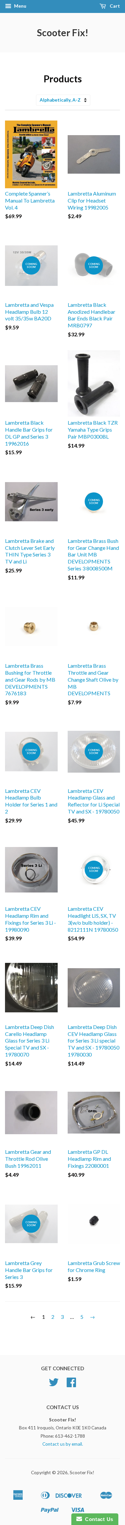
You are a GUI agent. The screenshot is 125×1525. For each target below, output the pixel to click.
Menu (19, 6)
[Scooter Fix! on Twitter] (54, 1384)
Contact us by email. (62, 1444)
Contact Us (97, 1519)
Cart (114, 6)
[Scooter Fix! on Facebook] (71, 1384)
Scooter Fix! (62, 32)
